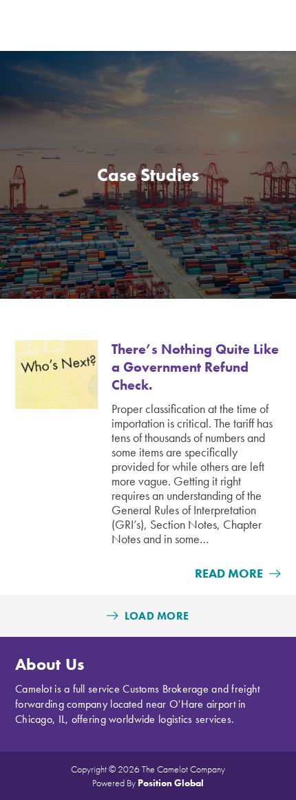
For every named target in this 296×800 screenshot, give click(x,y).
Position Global (171, 783)
